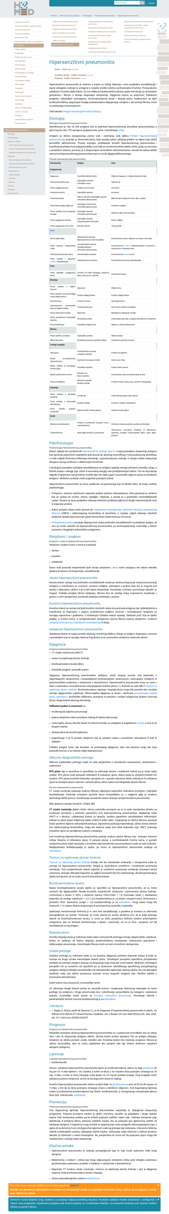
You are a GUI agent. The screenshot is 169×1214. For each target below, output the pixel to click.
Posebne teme (20, 123)
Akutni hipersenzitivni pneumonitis (21, 145)
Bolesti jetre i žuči (21, 38)
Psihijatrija (19, 88)
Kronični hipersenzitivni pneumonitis (22, 149)
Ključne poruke (13, 193)
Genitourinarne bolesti (23, 96)
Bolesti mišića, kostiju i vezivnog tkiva (29, 42)
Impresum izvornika (22, 22)
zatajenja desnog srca (60, 622)
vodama (53, 262)
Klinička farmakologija (23, 108)
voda (127, 246)
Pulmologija (87, 16)
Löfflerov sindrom (58, 41)
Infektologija (19, 84)
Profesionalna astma (63, 522)
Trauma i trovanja (21, 112)
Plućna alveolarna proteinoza (134, 35)
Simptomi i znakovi (14, 141)
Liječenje (11, 186)
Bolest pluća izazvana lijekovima (64, 25)
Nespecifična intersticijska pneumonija (138, 22)
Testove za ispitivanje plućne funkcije (69, 862)
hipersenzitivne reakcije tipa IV (98, 451)
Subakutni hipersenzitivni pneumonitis (22, 153)
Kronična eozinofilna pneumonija (64, 37)
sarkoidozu (62, 696)
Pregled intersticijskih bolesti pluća (65, 22)
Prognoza (11, 182)
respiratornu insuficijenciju (87, 622)
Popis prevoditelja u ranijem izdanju (28, 26)
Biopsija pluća (14, 171)
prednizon (148, 1068)
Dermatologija (20, 69)
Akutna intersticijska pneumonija (100, 28)
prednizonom (119, 1084)
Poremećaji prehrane (22, 30)
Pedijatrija (18, 104)
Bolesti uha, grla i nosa (23, 57)
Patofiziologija (13, 138)
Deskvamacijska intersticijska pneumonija (99, 36)
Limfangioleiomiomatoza (133, 32)
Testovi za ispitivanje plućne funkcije (22, 164)
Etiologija (11, 134)
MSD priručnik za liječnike (69, 16)
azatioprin (79, 1095)
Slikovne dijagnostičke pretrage (20, 160)
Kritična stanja (20, 49)
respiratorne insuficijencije (107, 509)
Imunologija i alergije (22, 81)
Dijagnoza (11, 156)
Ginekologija (19, 100)
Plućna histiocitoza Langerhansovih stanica (137, 40)
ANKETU (74, 1185)
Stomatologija (20, 61)
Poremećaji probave (22, 34)
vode (120, 130)
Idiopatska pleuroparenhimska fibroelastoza (99, 43)
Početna (54, 16)
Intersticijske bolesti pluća (104, 16)
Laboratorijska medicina (24, 119)
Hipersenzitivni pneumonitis (128, 16)
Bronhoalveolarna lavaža (18, 167)
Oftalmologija (20, 65)
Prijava (151, 3)
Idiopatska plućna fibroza (97, 48)
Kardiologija (19, 53)
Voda (52, 230)
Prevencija (11, 190)
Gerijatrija (18, 116)
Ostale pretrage (14, 175)
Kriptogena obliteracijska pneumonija (102, 32)
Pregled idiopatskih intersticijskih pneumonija (100, 23)
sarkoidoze (55, 850)
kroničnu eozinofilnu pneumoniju (112, 995)
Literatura (12, 178)
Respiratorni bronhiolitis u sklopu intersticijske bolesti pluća (136, 26)
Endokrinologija (20, 77)
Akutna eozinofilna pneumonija (63, 33)
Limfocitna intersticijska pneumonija (101, 52)
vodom (140, 723)
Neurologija (19, 92)
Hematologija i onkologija (24, 73)
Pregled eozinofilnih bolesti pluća (64, 29)
